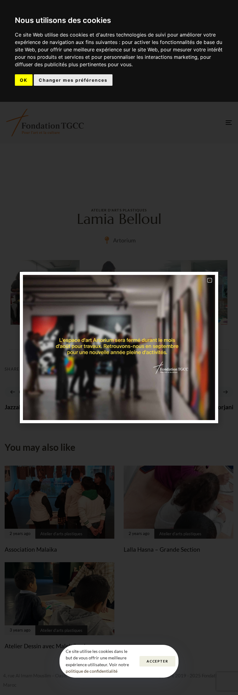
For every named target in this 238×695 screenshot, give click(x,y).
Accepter (157, 661)
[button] (209, 280)
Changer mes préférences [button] (73, 80)
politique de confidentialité (91, 671)
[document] (119, 347)
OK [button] (24, 80)
